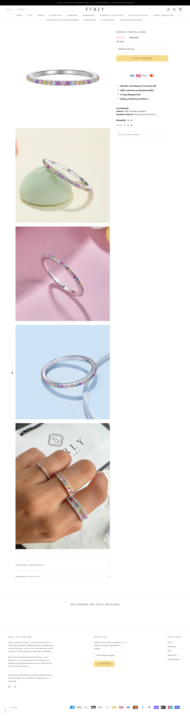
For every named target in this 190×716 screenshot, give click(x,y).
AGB (169, 650)
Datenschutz (172, 655)
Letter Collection (138, 15)
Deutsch (21, 9)
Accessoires (107, 20)
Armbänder (89, 15)
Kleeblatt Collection (111, 15)
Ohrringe (72, 15)
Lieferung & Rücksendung (30, 565)
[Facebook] (125, 125)
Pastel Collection (163, 15)
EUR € (8, 9)
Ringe (41, 15)
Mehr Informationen (128, 135)
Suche (170, 642)
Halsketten (55, 15)
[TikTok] (15, 686)
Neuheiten (90, 20)
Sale (30, 15)
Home (19, 15)
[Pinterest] (131, 125)
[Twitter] (128, 125)
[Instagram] (9, 686)
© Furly (14, 708)
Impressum (172, 646)
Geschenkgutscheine (131, 20)
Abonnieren (104, 664)
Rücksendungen (174, 659)
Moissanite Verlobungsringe (63, 20)
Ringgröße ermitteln (28, 576)
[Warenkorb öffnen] (180, 9)
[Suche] (174, 9)
